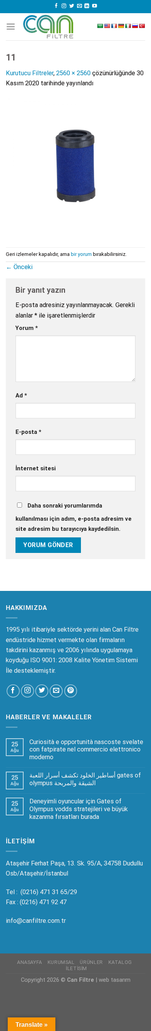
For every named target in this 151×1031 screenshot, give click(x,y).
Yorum (26, 328)
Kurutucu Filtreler (29, 73)
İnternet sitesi (35, 468)
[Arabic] (100, 26)
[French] (114, 26)
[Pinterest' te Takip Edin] (70, 691)
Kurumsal (61, 962)
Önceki (19, 267)
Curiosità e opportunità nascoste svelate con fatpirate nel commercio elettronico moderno (86, 749)
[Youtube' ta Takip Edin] (94, 6)
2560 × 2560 (73, 73)
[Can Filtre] (48, 27)
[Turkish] (142, 26)
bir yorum (81, 254)
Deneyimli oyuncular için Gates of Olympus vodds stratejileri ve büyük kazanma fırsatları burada (78, 809)
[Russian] (135, 26)
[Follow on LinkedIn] (86, 6)
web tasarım (114, 979)
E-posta (28, 431)
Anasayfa (29, 962)
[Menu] (10, 26)
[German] (121, 26)
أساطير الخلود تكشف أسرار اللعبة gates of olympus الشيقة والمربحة (85, 779)
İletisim (76, 968)
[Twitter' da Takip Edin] (71, 6)
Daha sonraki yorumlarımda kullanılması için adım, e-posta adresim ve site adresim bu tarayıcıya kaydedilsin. (73, 517)
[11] (75, 167)
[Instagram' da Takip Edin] (64, 6)
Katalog (120, 962)
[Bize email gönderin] (79, 6)
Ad (21, 395)
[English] (107, 26)
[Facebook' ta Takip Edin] (56, 6)
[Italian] (128, 26)
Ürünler (91, 962)
